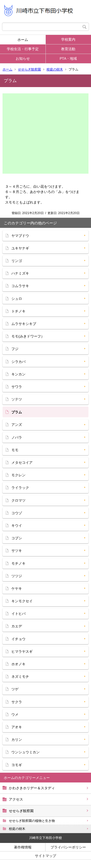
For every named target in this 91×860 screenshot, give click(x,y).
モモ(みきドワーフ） (27, 336)
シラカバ (18, 362)
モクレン (18, 475)
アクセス (16, 799)
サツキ (16, 551)
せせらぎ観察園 (29, 69)
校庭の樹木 (55, 69)
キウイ (16, 525)
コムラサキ (20, 286)
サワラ (16, 387)
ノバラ (16, 437)
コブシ (16, 538)
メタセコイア (22, 462)
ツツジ (16, 576)
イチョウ (18, 639)
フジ (14, 349)
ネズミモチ (20, 677)
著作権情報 (23, 847)
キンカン (18, 374)
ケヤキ (16, 588)
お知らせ (23, 58)
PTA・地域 (68, 58)
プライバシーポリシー (68, 847)
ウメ (14, 714)
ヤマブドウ (20, 236)
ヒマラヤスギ (22, 651)
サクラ (16, 702)
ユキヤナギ (20, 248)
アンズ (16, 425)
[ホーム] (45, 11)
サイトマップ (45, 856)
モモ (14, 450)
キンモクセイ (22, 601)
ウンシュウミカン (25, 752)
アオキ (16, 727)
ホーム (22, 40)
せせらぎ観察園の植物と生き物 (32, 821)
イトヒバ (18, 614)
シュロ (16, 299)
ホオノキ (18, 664)
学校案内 (68, 39)
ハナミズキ (20, 273)
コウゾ (16, 513)
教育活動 (68, 49)
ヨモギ (16, 765)
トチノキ (18, 311)
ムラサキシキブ (23, 324)
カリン (16, 740)
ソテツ (16, 399)
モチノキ (18, 563)
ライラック (20, 488)
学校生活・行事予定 (23, 49)
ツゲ (14, 689)
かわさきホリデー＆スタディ (32, 788)
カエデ (16, 626)
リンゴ (16, 261)
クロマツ (18, 500)
